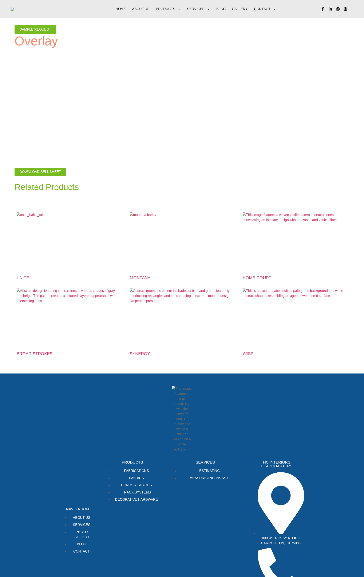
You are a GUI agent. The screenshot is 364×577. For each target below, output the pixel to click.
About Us (141, 9)
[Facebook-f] (323, 9)
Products (165, 9)
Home (121, 9)
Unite (23, 277)
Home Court (257, 277)
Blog (221, 9)
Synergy (140, 353)
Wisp (248, 353)
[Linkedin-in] (330, 9)
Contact (262, 9)
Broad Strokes (34, 353)
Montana (140, 277)
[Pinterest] (345, 9)
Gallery (240, 9)
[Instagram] (338, 9)
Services (196, 9)
